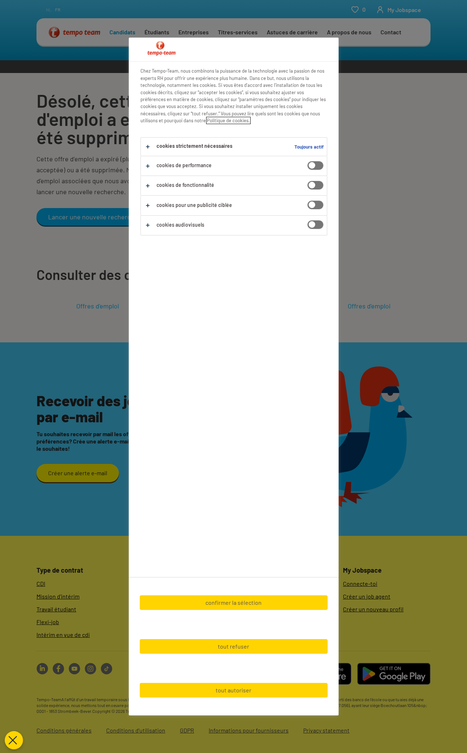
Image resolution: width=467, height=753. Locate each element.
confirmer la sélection (233, 602)
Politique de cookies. (228, 120)
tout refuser (233, 646)
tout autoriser (233, 690)
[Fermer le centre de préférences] (14, 740)
